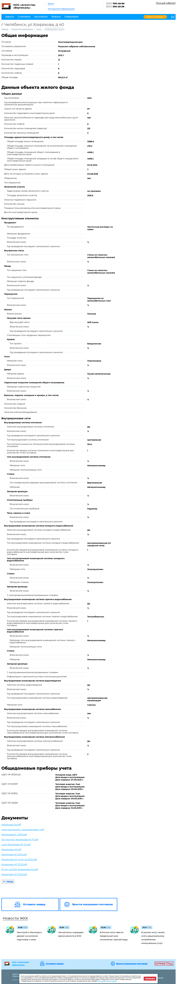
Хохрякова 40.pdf (11, 849)
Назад (10, 881)
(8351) (115, 3)
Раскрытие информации (61, 8)
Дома (51, 3)
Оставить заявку (55, 964)
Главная (4, 29)
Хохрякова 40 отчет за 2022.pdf (19, 859)
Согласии (112, 981)
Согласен (150, 978)
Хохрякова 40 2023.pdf (14, 864)
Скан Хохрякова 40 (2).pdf (15, 844)
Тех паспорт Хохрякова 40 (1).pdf (19, 839)
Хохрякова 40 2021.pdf (14, 854)
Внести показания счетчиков (132, 964)
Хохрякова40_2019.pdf (14, 834)
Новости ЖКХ (15, 918)
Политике (101, 981)
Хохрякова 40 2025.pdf (14, 874)
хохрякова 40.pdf (11, 824)
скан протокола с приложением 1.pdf (22, 829)
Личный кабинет (166, 3)
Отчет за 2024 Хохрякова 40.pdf (19, 869)
